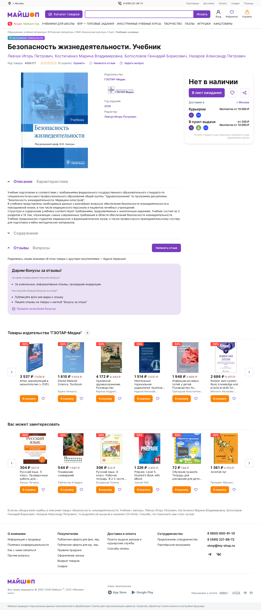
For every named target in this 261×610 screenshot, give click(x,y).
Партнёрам (192, 3)
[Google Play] (142, 592)
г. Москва (243, 102)
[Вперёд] (249, 372)
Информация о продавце (24, 539)
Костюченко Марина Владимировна (88, 56)
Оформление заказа (71, 555)
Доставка (208, 3)
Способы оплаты (118, 548)
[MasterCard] (245, 593)
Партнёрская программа (173, 544)
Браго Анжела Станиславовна (67, 391)
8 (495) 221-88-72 (133, 3)
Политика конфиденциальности (28, 544)
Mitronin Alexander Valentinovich (222, 391)
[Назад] (12, 372)
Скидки (235, 3)
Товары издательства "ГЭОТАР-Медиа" (45, 333)
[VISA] (235, 593)
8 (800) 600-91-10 (221, 533)
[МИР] (224, 593)
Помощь (248, 3)
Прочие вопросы (19, 555)
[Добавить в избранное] (232, 92)
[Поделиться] (244, 92)
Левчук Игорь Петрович (30, 56)
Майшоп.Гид (31, 23)
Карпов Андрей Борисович (106, 391)
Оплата (223, 3)
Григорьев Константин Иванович (186, 391)
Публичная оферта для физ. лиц (78, 539)
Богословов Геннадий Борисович (156, 56)
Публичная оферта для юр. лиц (78, 544)
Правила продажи (69, 550)
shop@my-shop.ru (221, 545)
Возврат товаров (68, 560)
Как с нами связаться (22, 550)
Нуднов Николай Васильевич (144, 391)
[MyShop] (21, 583)
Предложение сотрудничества (177, 539)
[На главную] (23, 14)
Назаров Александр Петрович (217, 56)
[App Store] (117, 592)
